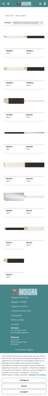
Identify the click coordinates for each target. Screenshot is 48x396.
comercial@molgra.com (20, 333)
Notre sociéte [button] (17, 320)
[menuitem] (24, 297)
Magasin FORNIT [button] (19, 302)
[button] (24, 4)
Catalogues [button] (16, 315)
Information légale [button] (24, 350)
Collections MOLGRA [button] (21, 311)
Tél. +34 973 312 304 (18, 330)
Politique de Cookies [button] (37, 375)
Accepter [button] (24, 392)
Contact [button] (15, 324)
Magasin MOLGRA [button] (19, 297)
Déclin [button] (24, 386)
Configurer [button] (24, 380)
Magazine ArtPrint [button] (19, 306)
